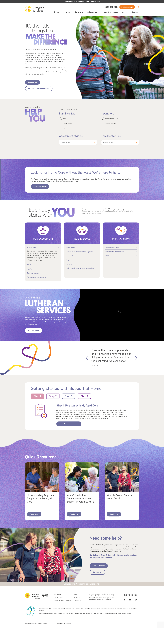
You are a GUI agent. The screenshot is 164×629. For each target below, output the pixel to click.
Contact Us (77, 600)
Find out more (33, 330)
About (124, 12)
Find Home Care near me (40, 88)
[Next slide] (136, 358)
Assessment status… (71, 136)
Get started (32, 82)
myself (64, 118)
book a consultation (110, 124)
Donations (79, 12)
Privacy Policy (60, 623)
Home (56, 12)
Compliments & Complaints (63, 600)
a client (65, 129)
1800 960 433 (110, 7)
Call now (99, 572)
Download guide (40, 186)
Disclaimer (68, 623)
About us (77, 597)
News (75, 594)
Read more (34, 514)
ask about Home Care (111, 118)
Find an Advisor (99, 566)
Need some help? (127, 7)
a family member (67, 124)
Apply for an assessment (69, 424)
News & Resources (110, 12)
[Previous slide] (87, 358)
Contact (135, 12)
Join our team (93, 12)
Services (66, 12)
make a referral (109, 129)
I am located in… (111, 136)
